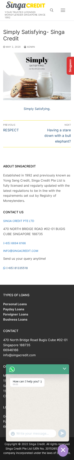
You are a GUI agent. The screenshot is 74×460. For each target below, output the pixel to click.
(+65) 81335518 (17, 268)
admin (30, 46)
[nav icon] (63, 10)
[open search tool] (51, 10)
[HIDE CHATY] (63, 449)
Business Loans (15, 319)
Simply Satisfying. (37, 109)
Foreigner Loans (15, 314)
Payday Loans (13, 309)
